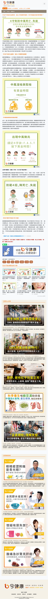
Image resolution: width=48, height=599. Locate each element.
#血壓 (12, 262)
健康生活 (12, 11)
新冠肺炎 (10, 8)
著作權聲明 (29, 594)
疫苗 (21, 8)
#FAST (4, 262)
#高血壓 (17, 262)
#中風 (8, 262)
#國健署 (21, 262)
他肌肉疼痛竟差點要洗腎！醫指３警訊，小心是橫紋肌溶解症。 (9, 277)
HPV (25, 8)
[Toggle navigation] (44, 4)
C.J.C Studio (26, 598)
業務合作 (24, 594)
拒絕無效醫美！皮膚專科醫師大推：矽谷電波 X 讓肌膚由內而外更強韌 (38, 291)
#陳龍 (31, 262)
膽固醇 (28, 8)
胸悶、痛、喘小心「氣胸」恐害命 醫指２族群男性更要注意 (9, 291)
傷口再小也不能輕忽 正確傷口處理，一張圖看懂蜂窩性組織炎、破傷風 (24, 277)
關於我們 (19, 594)
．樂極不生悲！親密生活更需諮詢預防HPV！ (13, 236)
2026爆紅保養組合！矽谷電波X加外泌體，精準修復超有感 (24, 291)
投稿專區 (34, 594)
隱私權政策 (14, 594)
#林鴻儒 (26, 262)
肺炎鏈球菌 (15, 8)
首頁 (4, 11)
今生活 (8, 11)
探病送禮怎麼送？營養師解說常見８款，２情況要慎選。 (38, 277)
